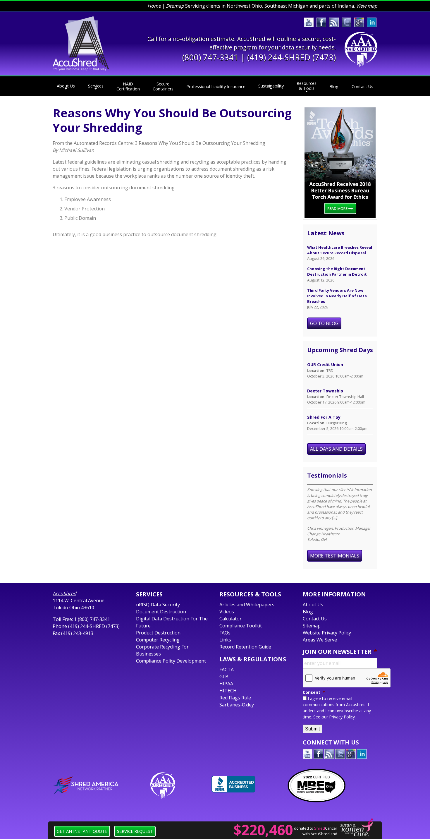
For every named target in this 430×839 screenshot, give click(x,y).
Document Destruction (161, 611)
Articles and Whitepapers (246, 604)
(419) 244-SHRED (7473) (291, 57)
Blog (333, 86)
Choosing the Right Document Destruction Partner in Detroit (337, 271)
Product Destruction (158, 632)
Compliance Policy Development (171, 661)
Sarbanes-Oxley (236, 704)
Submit (312, 728)
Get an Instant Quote (82, 831)
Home (154, 6)
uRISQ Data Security (158, 604)
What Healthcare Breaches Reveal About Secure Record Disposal (339, 250)
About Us (66, 86)
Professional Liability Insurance (215, 86)
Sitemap (175, 6)
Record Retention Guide (245, 647)
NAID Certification (128, 86)
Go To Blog (324, 323)
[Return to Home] (81, 43)
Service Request (135, 831)
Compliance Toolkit (240, 625)
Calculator (230, 618)
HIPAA (226, 683)
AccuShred (64, 593)
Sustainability (271, 86)
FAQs (225, 632)
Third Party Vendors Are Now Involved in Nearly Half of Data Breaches (337, 296)
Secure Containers (163, 86)
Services (96, 86)
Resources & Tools (307, 85)
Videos (226, 611)
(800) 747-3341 (210, 57)
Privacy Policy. (342, 717)
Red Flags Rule (235, 697)
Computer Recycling (158, 639)
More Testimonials (334, 556)
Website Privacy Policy (327, 632)
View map (366, 6)
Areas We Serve (320, 639)
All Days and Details (336, 449)
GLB (223, 676)
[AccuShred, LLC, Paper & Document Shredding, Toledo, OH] (233, 784)
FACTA (226, 669)
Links (225, 639)
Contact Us (362, 86)
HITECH (228, 690)
